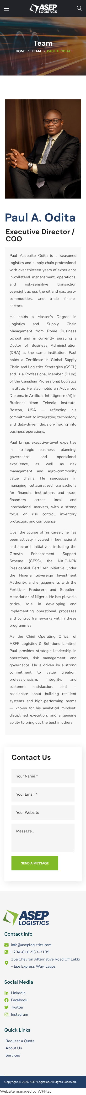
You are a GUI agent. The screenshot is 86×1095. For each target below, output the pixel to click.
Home (21, 51)
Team (36, 51)
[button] (79, 8)
